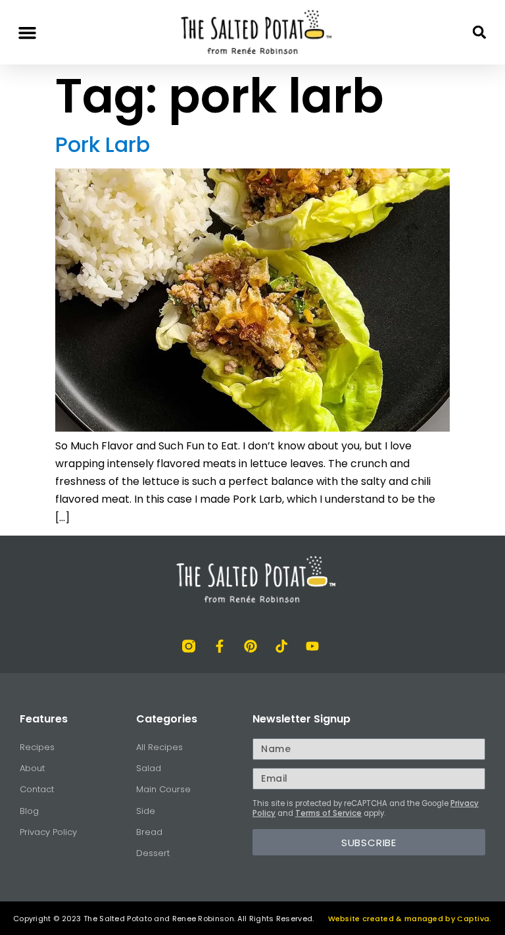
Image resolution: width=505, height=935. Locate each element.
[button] (27, 32)
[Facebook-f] (219, 646)
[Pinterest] (250, 646)
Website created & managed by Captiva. (410, 918)
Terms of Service (328, 813)
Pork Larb (102, 144)
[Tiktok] (281, 646)
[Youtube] (312, 646)
